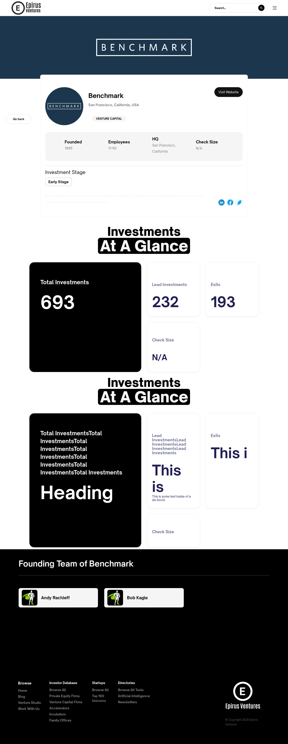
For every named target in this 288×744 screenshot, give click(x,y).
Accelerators (59, 708)
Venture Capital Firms (65, 702)
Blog (21, 697)
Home (22, 690)
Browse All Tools (131, 690)
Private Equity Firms (64, 696)
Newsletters (127, 702)
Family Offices (60, 720)
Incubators (57, 714)
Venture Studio (29, 703)
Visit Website (228, 92)
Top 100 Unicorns (99, 698)
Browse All (57, 690)
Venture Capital (109, 118)
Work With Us (29, 709)
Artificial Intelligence (134, 696)
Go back (18, 119)
